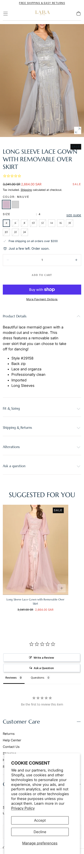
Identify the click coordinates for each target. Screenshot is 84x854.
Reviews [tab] (11, 677)
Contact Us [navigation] (11, 747)
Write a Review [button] (44, 657)
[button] (5, 13)
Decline (40, 832)
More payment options (42, 299)
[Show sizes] (61, 588)
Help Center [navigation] (12, 740)
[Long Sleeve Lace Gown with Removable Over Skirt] (35, 550)
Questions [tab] (37, 677)
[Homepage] (42, 13)
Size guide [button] (73, 215)
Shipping (26, 189)
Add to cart (42, 275)
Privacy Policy (23, 808)
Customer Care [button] (21, 721)
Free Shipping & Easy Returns (42, 3)
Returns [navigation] (9, 734)
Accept (40, 820)
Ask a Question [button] (44, 668)
